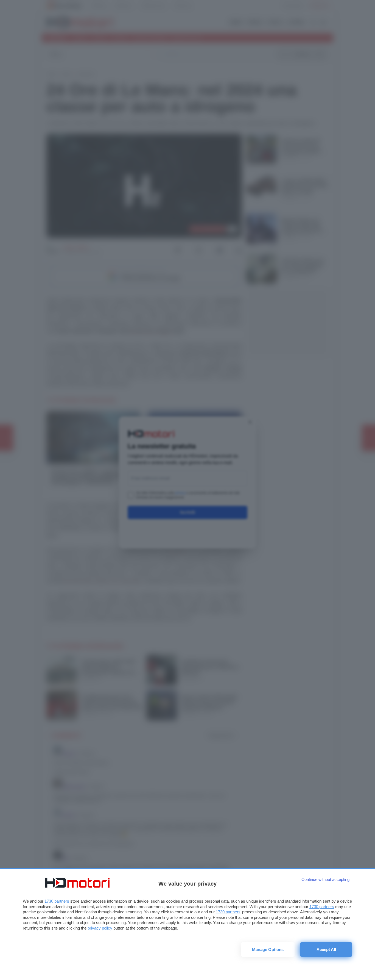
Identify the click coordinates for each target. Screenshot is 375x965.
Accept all (326, 949)
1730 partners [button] (56, 901)
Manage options (268, 949)
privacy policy (100, 928)
